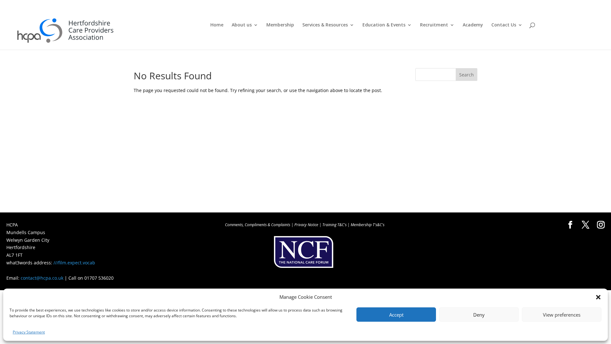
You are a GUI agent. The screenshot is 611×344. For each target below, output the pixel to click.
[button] (598, 297)
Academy (473, 25)
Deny (479, 315)
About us (242, 25)
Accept (396, 315)
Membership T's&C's (367, 224)
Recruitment (434, 25)
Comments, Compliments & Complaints (257, 224)
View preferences (561, 315)
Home (216, 25)
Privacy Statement (29, 332)
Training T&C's (334, 224)
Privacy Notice (306, 224)
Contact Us (503, 25)
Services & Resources (325, 25)
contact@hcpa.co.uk (42, 278)
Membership (280, 25)
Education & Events (383, 25)
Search (466, 75)
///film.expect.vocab (74, 263)
